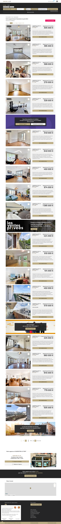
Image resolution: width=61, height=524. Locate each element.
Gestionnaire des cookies (52, 522)
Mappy (14, 495)
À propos (32, 514)
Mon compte (52, 1)
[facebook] (6, 505)
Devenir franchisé (33, 511)
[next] (26, 441)
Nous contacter (33, 517)
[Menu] (57, 1)
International (32, 516)
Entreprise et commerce (35, 512)
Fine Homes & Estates (34, 513)
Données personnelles (34, 522)
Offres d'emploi (33, 509)
